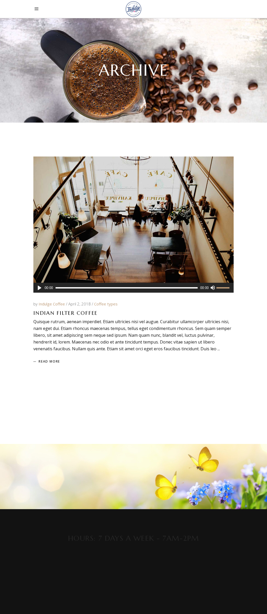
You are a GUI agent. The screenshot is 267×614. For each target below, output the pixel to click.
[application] (133, 288)
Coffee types (106, 303)
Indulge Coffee (52, 303)
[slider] (223, 288)
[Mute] (212, 288)
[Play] (39, 288)
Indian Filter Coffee (65, 313)
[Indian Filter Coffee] (133, 219)
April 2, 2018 (80, 303)
